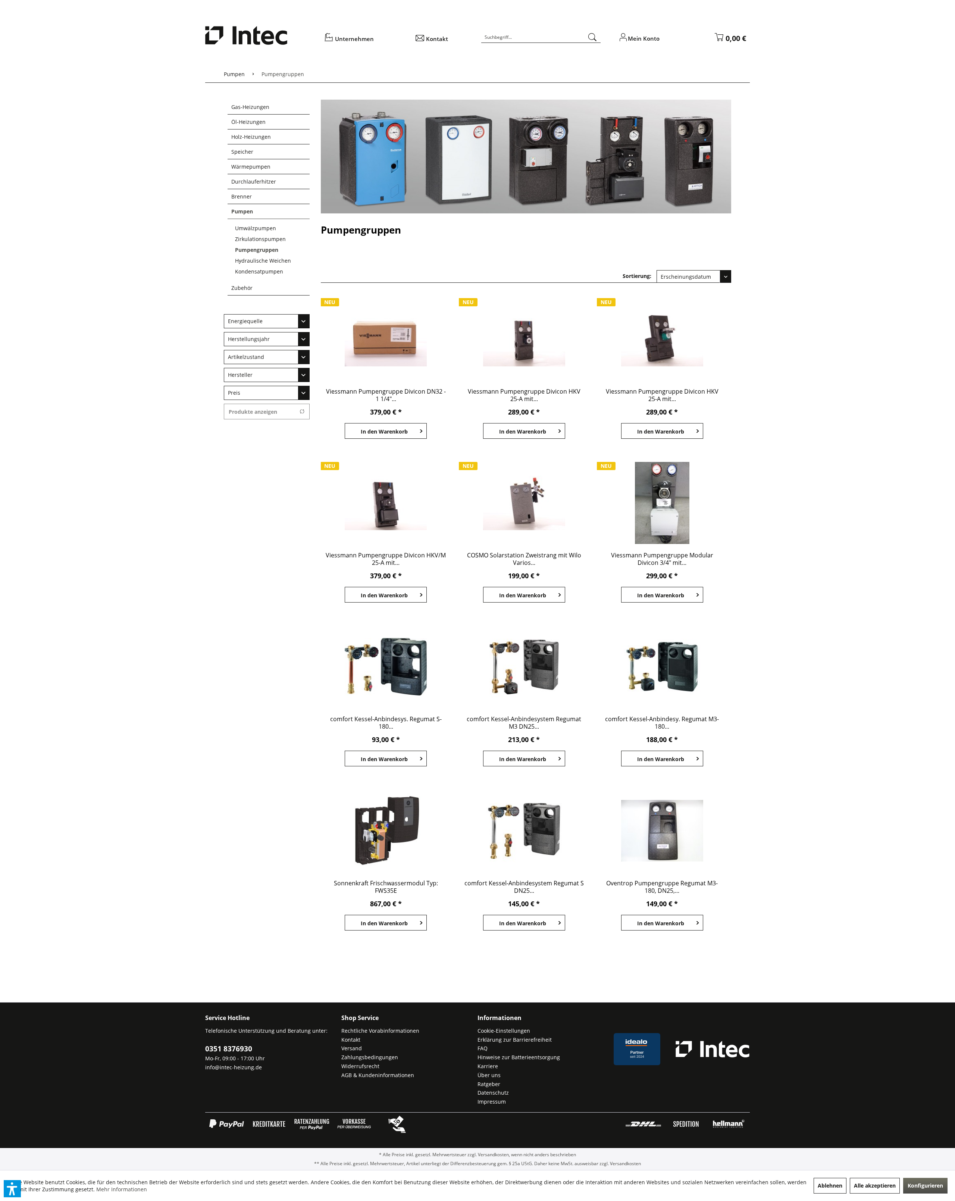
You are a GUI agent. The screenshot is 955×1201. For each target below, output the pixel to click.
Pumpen (242, 211)
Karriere (488, 1066)
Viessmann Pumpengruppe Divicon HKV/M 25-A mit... (386, 558)
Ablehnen (830, 1185)
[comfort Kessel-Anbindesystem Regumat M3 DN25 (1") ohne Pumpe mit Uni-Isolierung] (524, 667)
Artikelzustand (246, 356)
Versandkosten (493, 1154)
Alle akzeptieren (875, 1185)
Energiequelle (245, 321)
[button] (12, 1188)
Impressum (492, 1101)
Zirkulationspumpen (260, 239)
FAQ (483, 1048)
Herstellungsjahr (249, 339)
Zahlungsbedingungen (369, 1057)
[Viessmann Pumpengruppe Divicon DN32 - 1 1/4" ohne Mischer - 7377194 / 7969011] (386, 339)
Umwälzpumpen (255, 228)
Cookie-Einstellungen (504, 1030)
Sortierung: (637, 275)
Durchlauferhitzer (253, 181)
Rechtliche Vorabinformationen (380, 1030)
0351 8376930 (228, 1049)
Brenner (241, 196)
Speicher (242, 151)
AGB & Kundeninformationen (377, 1075)
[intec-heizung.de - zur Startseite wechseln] (259, 35)
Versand (351, 1048)
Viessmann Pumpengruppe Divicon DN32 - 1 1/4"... (386, 395)
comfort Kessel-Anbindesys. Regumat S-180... (386, 722)
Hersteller (240, 374)
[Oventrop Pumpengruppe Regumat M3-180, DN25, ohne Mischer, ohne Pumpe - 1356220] (662, 831)
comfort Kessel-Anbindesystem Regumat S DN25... (524, 886)
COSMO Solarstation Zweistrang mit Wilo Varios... (524, 558)
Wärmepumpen (250, 166)
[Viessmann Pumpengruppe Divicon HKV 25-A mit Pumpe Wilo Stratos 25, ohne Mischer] (662, 339)
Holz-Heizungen (251, 136)
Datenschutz (493, 1092)
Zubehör (242, 287)
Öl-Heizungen (248, 121)
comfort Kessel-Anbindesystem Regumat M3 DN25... (524, 722)
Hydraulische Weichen (263, 260)
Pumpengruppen (256, 249)
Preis (234, 392)
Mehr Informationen (121, 1189)
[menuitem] (364, 41)
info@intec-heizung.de (233, 1067)
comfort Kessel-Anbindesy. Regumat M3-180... (662, 722)
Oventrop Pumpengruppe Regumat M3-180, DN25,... (662, 886)
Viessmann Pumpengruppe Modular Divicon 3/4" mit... (662, 558)
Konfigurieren (925, 1185)
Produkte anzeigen (253, 411)
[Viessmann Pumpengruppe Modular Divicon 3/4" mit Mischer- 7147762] (662, 503)
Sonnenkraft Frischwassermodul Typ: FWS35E (386, 886)
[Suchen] (592, 37)
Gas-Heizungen (250, 106)
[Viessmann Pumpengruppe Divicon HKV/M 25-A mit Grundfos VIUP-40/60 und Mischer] (386, 503)
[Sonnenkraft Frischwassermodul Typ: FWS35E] (386, 831)
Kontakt (350, 1039)
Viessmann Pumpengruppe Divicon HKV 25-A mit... (524, 395)
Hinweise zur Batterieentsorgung (519, 1057)
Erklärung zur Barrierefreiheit (515, 1039)
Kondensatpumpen (259, 271)
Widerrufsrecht (360, 1066)
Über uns (489, 1075)
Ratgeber (489, 1084)
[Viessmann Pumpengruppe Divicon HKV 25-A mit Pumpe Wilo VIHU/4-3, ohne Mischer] (524, 339)
